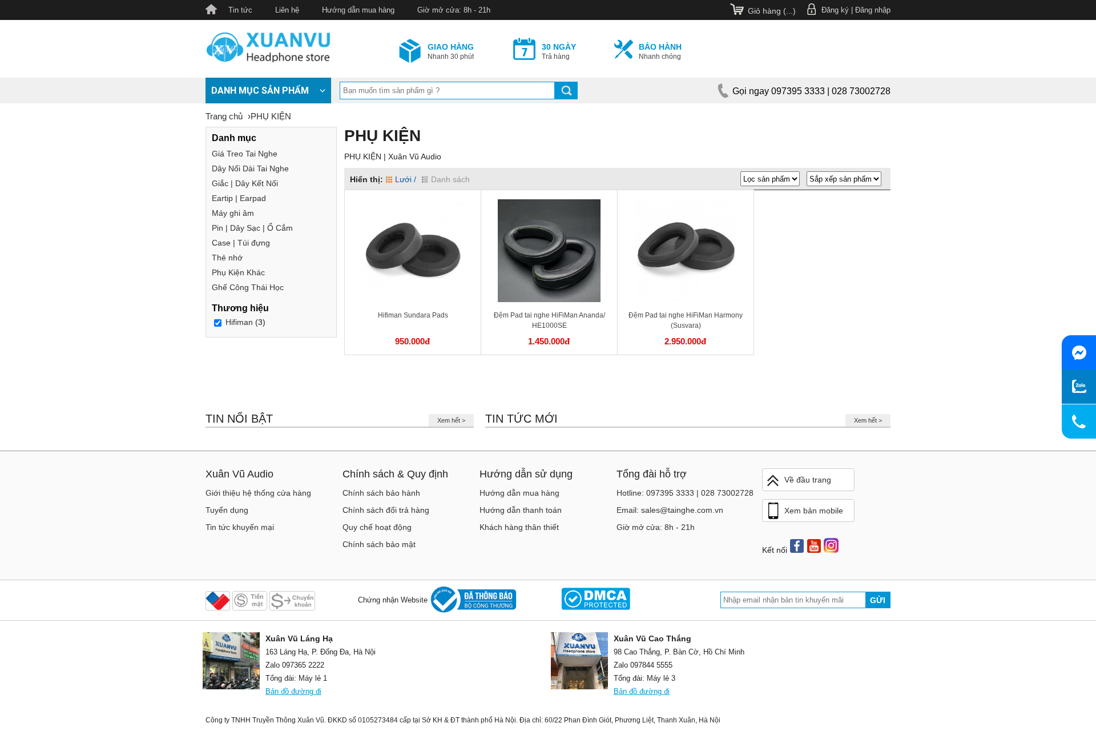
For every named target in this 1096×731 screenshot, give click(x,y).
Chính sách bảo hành (381, 492)
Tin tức (240, 10)
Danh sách (450, 179)
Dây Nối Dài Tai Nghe (250, 168)
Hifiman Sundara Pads (413, 315)
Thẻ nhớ (227, 257)
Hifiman (239, 322)
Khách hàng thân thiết (519, 527)
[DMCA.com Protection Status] (595, 600)
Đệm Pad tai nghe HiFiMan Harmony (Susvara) (685, 320)
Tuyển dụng (227, 510)
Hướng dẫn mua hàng (358, 10)
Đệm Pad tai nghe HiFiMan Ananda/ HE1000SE (549, 320)
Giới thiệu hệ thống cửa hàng (258, 492)
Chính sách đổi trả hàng (385, 510)
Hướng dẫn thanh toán (521, 510)
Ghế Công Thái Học (248, 287)
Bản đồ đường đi (293, 691)
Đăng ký (835, 10)
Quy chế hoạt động (377, 527)
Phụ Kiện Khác (238, 272)
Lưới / (405, 179)
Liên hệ (287, 10)
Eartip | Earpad (239, 198)
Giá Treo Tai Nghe (244, 153)
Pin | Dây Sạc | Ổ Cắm (252, 227)
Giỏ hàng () (772, 10)
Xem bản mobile (813, 510)
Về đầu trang (807, 479)
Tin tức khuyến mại (240, 527)
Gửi (877, 600)
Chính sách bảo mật (379, 544)
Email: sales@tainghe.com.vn (669, 510)
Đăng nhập (872, 10)
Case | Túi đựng (241, 242)
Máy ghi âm (233, 213)
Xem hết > (451, 420)
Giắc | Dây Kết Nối (245, 183)
